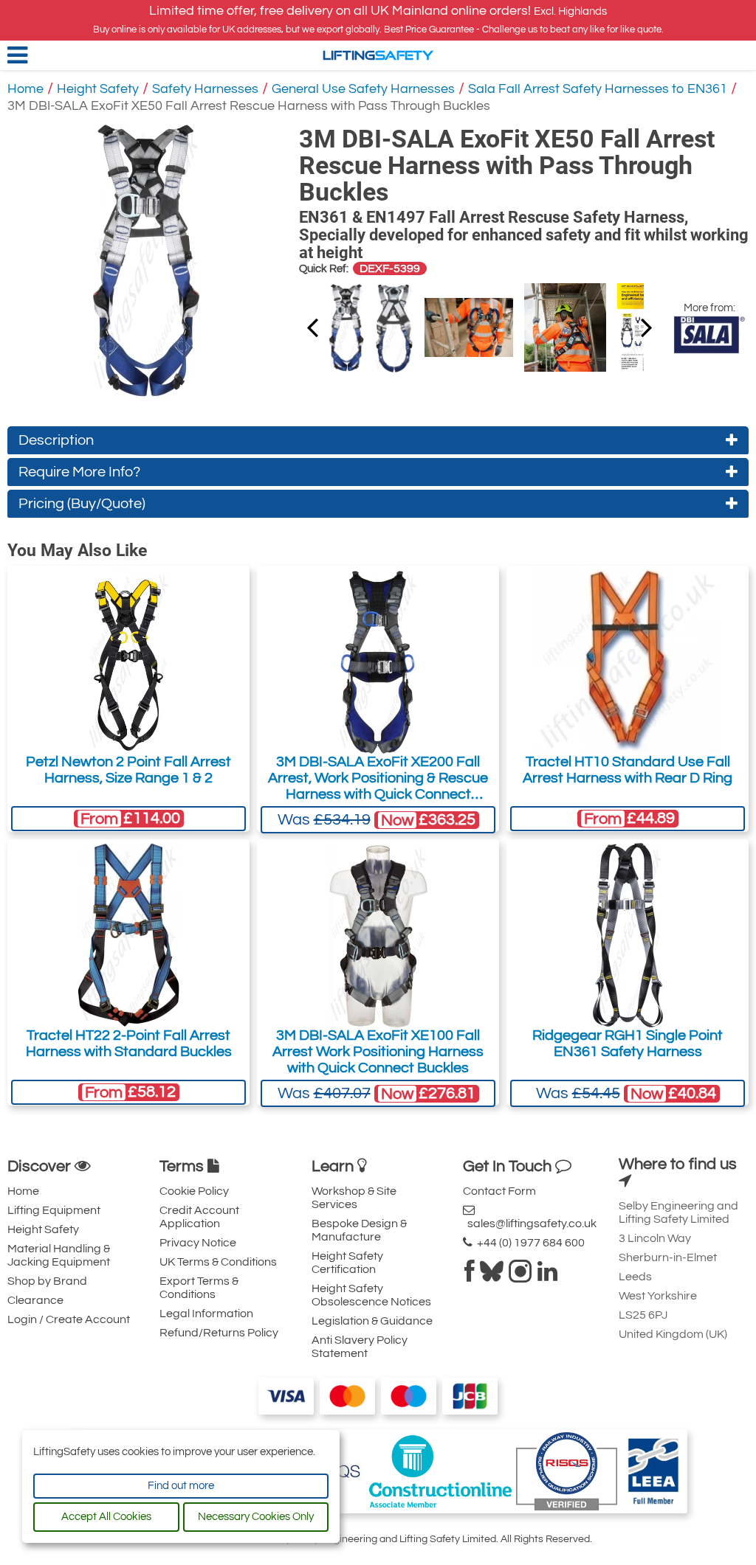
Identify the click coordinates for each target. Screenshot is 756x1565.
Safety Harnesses (205, 89)
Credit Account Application (199, 1216)
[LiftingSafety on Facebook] (469, 1276)
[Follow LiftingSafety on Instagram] (520, 1276)
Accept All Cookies (106, 1516)
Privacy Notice (197, 1243)
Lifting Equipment (53, 1210)
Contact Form (499, 1191)
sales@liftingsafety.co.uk (530, 1223)
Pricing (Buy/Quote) (81, 503)
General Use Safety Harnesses (363, 89)
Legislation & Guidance (372, 1321)
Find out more (181, 1485)
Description (56, 440)
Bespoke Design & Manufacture (359, 1230)
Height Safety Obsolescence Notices (371, 1295)
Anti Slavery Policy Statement (360, 1346)
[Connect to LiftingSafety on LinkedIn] (547, 1276)
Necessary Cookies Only (256, 1516)
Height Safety (98, 89)
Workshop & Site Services (354, 1197)
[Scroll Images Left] (646, 326)
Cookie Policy (194, 1191)
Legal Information (206, 1313)
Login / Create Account (68, 1319)
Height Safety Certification (347, 1262)
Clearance (35, 1300)
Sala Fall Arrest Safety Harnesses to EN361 (597, 89)
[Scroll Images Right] (312, 326)
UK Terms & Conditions (218, 1262)
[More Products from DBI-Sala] (709, 335)
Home (25, 89)
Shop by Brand (47, 1281)
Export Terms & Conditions (198, 1287)
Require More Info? (79, 472)
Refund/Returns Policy (218, 1333)
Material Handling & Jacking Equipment (58, 1255)
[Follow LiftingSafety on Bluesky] (491, 1276)
